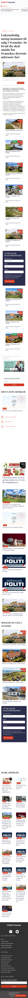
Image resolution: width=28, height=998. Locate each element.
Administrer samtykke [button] (6, 947)
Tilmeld (14, 385)
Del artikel (20, 82)
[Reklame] (14, 366)
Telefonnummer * (8, 258)
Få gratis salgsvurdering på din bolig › (13, 134)
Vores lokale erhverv (6, 957)
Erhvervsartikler (5, 964)
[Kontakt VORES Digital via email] (17, 931)
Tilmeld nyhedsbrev (20, 995)
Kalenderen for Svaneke (6, 960)
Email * (6, 264)
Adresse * (6, 269)
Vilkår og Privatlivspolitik (7, 943)
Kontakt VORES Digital (6, 945)
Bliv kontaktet (10, 281)
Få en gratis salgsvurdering (7, 968)
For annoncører (4, 941)
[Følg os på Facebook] (10, 931)
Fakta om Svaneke (5, 962)
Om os (2, 939)
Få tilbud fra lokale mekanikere (8, 970)
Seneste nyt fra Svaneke (6, 955)
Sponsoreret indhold (6, 972)
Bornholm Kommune (6, 966)
